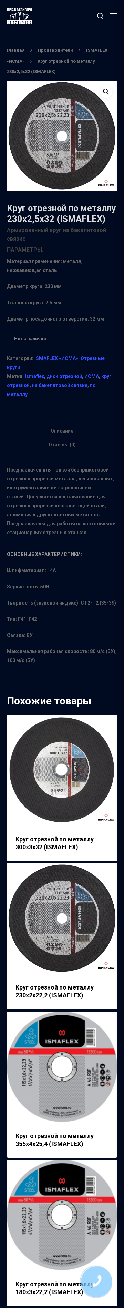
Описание (62, 431)
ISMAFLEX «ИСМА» (56, 358)
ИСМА (91, 376)
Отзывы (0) (62, 444)
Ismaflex (34, 376)
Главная (16, 50)
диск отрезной (64, 376)
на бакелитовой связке (59, 385)
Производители (55, 50)
